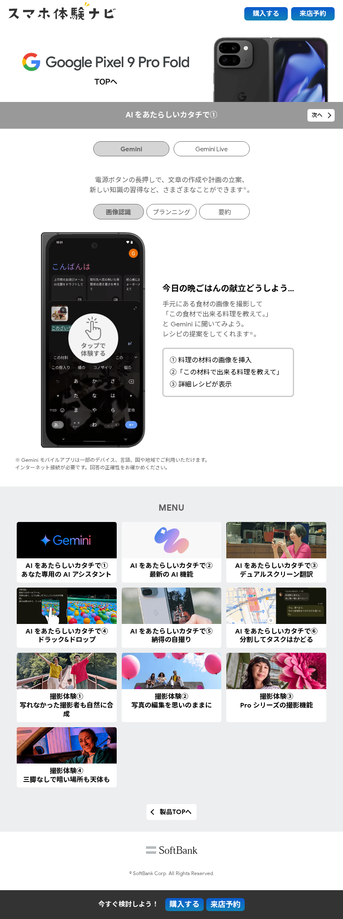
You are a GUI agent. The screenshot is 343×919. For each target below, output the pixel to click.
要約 (224, 212)
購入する (266, 14)
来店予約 (312, 14)
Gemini (131, 149)
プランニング (171, 212)
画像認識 (118, 212)
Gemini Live (211, 149)
